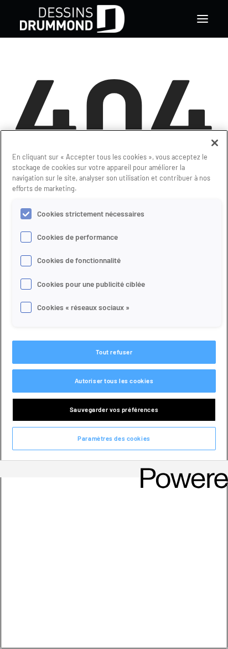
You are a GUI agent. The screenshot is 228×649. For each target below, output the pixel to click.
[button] (202, 19)
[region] (114, 389)
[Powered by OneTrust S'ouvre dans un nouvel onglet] (180, 470)
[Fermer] (215, 143)
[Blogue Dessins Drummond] (72, 19)
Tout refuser (114, 352)
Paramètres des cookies (114, 438)
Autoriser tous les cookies (114, 380)
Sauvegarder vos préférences (114, 409)
